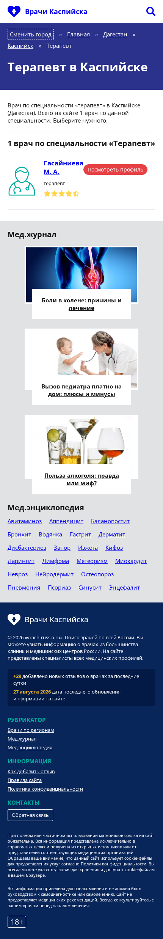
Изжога (88, 547)
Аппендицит (66, 521)
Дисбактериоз (27, 547)
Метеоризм (92, 561)
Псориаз (59, 587)
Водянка (50, 534)
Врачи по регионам (31, 730)
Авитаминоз (25, 521)
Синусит (90, 587)
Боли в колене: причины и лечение (82, 303)
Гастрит (80, 534)
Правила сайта (25, 780)
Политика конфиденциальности (45, 788)
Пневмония (24, 587)
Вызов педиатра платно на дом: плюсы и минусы (81, 390)
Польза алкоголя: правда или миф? (81, 479)
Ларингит (21, 561)
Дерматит (112, 534)
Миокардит (131, 561)
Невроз (18, 574)
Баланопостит (110, 521)
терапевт (54, 183)
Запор (62, 547)
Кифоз (114, 547)
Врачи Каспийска (56, 11)
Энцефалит (124, 587)
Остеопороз (97, 574)
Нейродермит (54, 574)
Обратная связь (30, 815)
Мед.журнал (22, 738)
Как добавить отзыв (31, 771)
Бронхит (19, 534)
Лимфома (55, 561)
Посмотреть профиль (115, 169)
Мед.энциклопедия (30, 747)
